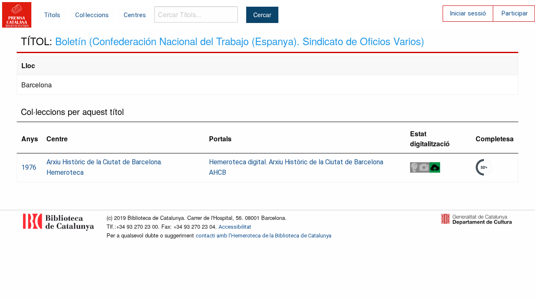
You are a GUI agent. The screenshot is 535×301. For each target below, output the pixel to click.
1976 (28, 167)
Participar (515, 13)
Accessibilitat (235, 227)
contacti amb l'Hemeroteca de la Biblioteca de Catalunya (263, 235)
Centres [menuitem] (135, 15)
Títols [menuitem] (52, 15)
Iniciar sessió (468, 13)
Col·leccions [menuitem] (92, 15)
